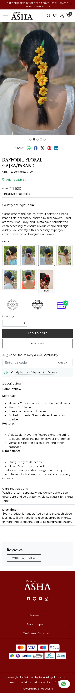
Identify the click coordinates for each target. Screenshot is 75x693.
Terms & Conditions (19, 682)
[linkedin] (56, 148)
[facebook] (35, 148)
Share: (19, 148)
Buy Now (37, 343)
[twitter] (42, 148)
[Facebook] (28, 599)
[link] (48, 16)
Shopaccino (45, 688)
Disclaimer (10, 509)
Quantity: (8, 316)
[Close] (71, 4)
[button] (5, 78)
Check (63, 362)
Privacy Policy (42, 682)
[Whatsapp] (28, 148)
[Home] (22, 15)
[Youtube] (40, 599)
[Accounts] (61, 16)
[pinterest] (49, 148)
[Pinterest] (34, 599)
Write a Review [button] (24, 558)
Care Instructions (15, 488)
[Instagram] (46, 599)
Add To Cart (37, 333)
